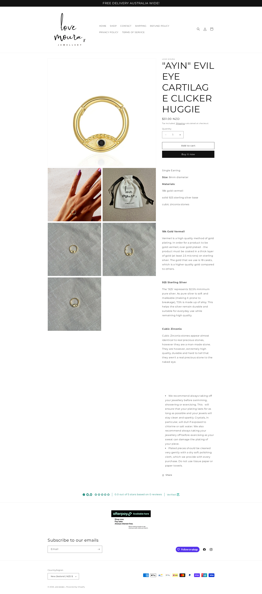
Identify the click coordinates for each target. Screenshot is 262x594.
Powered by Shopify (75, 587)
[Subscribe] (98, 549)
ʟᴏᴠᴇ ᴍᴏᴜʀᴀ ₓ (60, 587)
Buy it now (188, 154)
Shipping (180, 123)
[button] (198, 29)
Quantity (166, 129)
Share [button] (169, 475)
